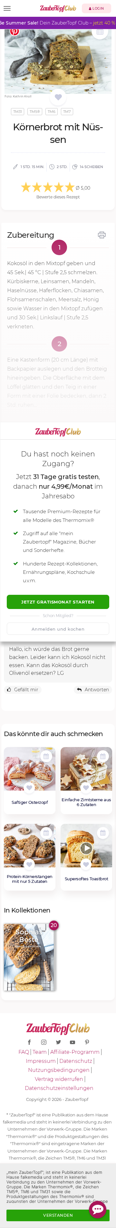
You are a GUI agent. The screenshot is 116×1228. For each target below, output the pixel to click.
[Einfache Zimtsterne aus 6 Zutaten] (86, 772)
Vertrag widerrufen (59, 1079)
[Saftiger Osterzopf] (29, 772)
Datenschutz (75, 1061)
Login (98, 8)
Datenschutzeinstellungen (59, 1088)
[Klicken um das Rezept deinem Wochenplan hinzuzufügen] (46, 756)
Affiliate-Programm (75, 1052)
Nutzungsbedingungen (59, 1070)
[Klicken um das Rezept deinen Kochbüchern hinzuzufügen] (29, 788)
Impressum (41, 1061)
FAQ (23, 1052)
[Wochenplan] (100, 32)
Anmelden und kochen (58, 629)
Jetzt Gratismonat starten (58, 601)
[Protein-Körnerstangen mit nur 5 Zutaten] (29, 849)
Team (40, 1052)
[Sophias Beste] (29, 957)
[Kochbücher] (58, 98)
